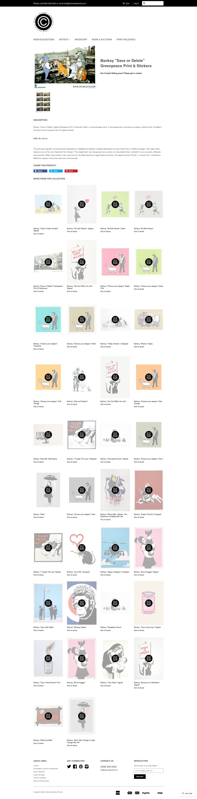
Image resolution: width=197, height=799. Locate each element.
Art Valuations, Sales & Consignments (46, 768)
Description (40, 120)
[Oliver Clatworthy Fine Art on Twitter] (69, 767)
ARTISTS (64, 39)
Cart (127, 3)
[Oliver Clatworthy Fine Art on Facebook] (75, 767)
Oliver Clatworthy (39, 772)
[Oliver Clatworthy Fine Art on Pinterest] (81, 767)
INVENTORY (81, 39)
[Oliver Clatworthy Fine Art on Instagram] (87, 767)
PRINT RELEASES (126, 39)
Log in (136, 3)
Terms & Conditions (40, 778)
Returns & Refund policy (41, 781)
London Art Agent (39, 775)
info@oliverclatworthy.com (109, 770)
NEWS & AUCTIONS (102, 39)
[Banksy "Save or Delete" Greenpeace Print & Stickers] (65, 66)
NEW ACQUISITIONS (44, 39)
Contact (36, 765)
